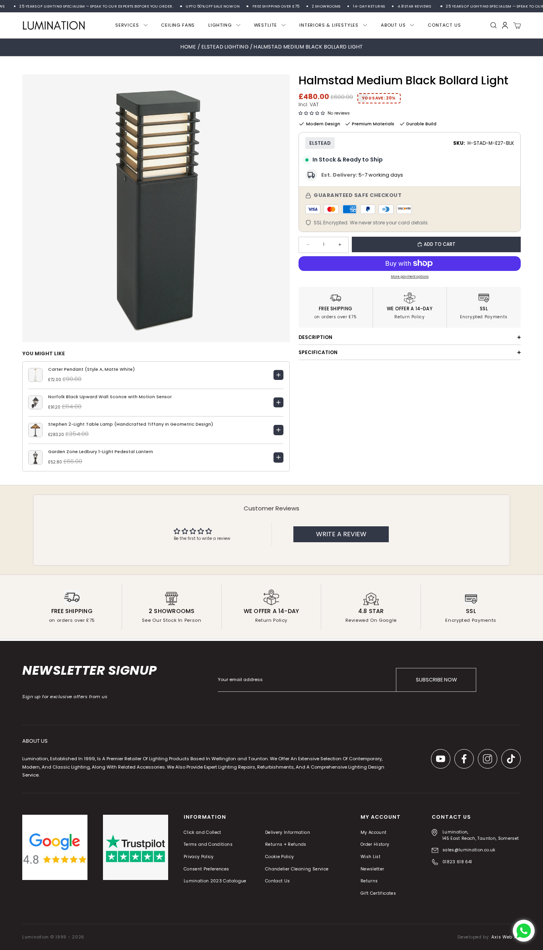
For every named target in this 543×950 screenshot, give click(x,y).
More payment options (410, 276)
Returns (369, 881)
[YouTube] (440, 759)
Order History (375, 845)
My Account (374, 832)
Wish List (370, 857)
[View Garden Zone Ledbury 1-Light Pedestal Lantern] (278, 457)
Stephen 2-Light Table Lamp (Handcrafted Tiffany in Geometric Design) (130, 424)
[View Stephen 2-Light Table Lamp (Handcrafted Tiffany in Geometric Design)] (278, 430)
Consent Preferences (206, 869)
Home (188, 47)
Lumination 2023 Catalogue (215, 881)
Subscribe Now (436, 679)
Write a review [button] (341, 534)
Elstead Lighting (226, 47)
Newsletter (372, 869)
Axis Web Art (506, 937)
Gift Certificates (378, 893)
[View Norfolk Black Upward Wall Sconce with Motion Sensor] (278, 402)
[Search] (494, 25)
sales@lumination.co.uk (469, 850)
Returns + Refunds (285, 845)
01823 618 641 (457, 862)
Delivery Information (287, 832)
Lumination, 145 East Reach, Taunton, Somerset (480, 835)
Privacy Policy (199, 857)
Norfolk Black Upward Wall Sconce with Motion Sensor (110, 397)
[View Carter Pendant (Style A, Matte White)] (278, 375)
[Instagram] (487, 759)
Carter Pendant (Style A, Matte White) (91, 369)
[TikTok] (511, 759)
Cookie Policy (279, 857)
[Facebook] (464, 759)
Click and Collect (202, 832)
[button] (312, 113)
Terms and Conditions (208, 845)
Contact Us (277, 881)
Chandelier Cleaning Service (297, 869)
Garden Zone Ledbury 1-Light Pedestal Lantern (100, 452)
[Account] (504, 25)
